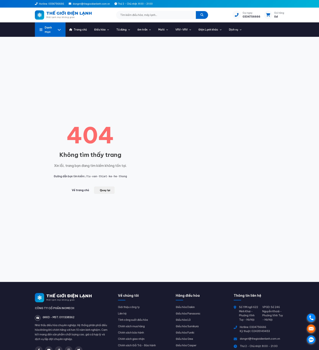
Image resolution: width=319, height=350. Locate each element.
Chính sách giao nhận (131, 339)
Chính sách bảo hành (131, 332)
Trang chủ (80, 29)
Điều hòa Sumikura (187, 326)
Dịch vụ (233, 29)
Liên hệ (122, 313)
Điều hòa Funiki (185, 332)
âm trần (142, 29)
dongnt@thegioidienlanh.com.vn (260, 338)
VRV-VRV (181, 29)
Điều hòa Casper (186, 345)
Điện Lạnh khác (208, 29)
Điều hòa (100, 29)
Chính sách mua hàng (131, 326)
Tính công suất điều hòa (133, 320)
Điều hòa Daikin (185, 307)
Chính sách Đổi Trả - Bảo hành (137, 345)
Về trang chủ (80, 190)
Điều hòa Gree (184, 339)
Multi (161, 29)
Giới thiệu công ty (129, 307)
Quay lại (105, 190)
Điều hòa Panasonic (188, 313)
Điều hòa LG (183, 320)
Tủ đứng (121, 29)
